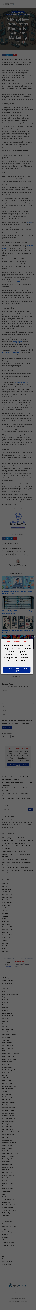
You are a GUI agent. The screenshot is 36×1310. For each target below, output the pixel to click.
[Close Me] (34, 636)
